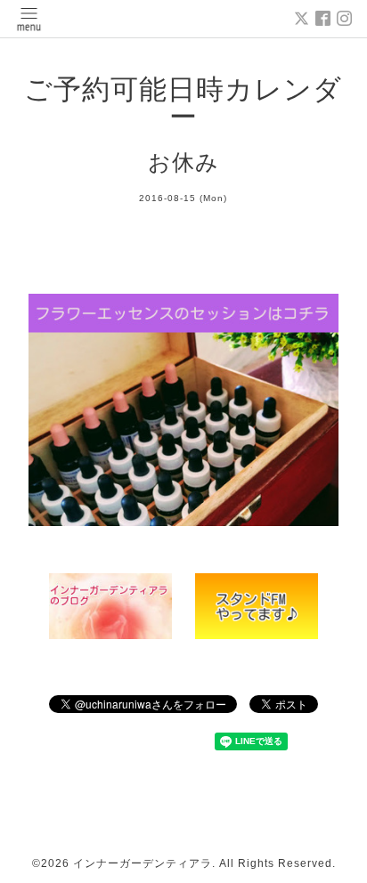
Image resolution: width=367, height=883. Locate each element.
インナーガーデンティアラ (142, 863)
